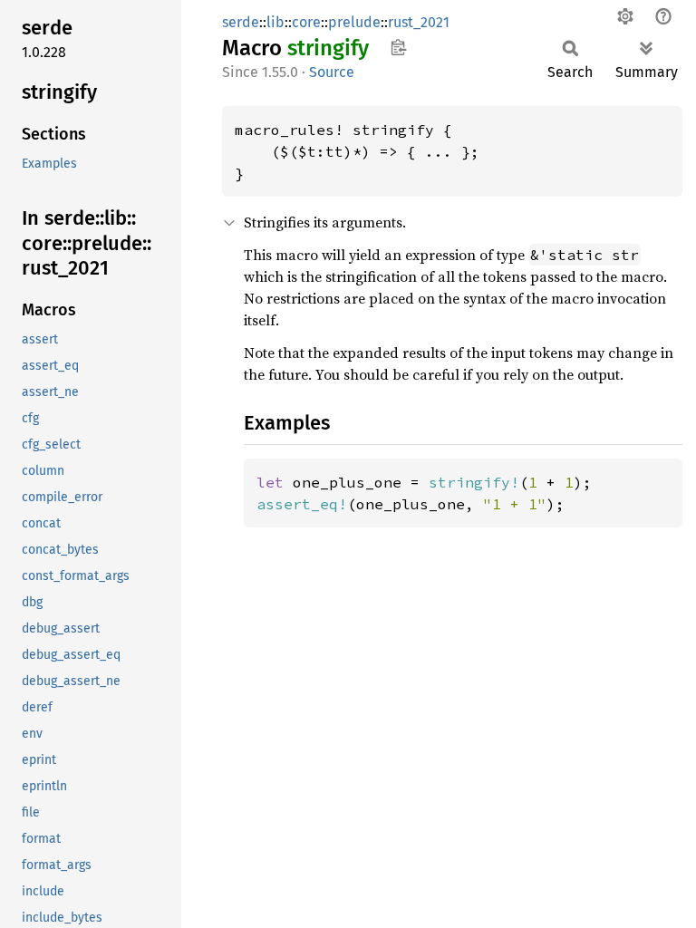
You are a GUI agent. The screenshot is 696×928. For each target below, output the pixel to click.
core (306, 22)
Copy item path (398, 47)
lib (275, 22)
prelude (354, 22)
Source (331, 72)
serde (240, 22)
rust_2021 (419, 22)
